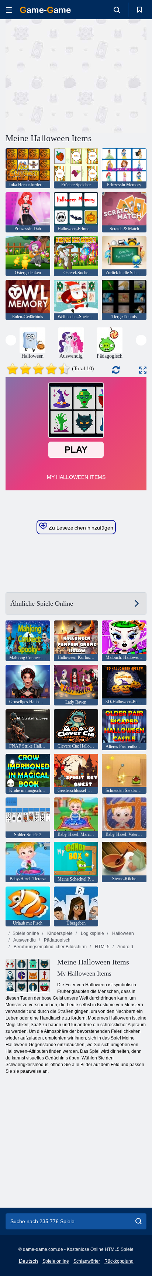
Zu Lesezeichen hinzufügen (80, 528)
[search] (138, 1221)
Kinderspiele (59, 933)
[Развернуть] (142, 370)
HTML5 (102, 946)
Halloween (122, 933)
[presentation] (11, 340)
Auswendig (24, 940)
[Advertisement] (68, 75)
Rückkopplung (119, 1261)
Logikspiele (92, 933)
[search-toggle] (117, 10)
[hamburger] (9, 9)
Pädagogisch (56, 940)
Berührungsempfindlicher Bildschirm (50, 946)
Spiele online (26, 933)
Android (125, 946)
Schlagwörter (86, 1261)
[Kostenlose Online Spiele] (45, 10)
